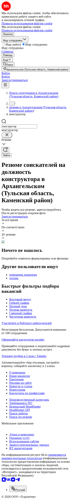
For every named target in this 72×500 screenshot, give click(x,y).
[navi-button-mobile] (5, 85)
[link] (8, 64)
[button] (6, 73)
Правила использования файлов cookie (27, 30)
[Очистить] (7, 135)
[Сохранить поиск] (5, 150)
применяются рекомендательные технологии (34, 456)
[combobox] (19, 126)
